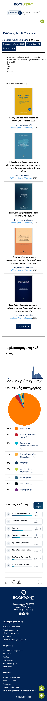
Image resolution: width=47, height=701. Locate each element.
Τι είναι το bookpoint (11, 627)
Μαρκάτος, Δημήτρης (23, 175)
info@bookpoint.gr (26, 610)
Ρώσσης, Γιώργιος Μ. (23, 125)
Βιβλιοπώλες (8, 660)
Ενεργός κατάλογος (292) (13, 44)
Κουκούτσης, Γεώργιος (23, 220)
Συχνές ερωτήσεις (10, 630)
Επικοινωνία (8, 637)
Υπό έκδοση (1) (33, 44)
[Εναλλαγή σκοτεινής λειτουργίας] (42, 688)
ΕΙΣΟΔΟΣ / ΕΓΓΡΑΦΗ (32, 13)
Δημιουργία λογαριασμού (13, 651)
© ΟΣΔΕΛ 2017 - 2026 (23, 697)
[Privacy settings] (42, 696)
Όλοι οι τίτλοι (9, 48)
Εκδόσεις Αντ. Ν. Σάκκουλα (21, 128)
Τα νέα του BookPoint (11, 678)
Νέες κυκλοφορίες (10, 681)
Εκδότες (6, 657)
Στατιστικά (7, 667)
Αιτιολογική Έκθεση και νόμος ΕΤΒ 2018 (19, 691)
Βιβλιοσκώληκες (10, 664)
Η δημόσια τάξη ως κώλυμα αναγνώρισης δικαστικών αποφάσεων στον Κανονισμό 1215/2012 (23, 260)
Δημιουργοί (7, 654)
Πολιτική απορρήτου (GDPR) (14, 640)
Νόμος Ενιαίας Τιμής (11, 687)
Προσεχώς (7, 684)
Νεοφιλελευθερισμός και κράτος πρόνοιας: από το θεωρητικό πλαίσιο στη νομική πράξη (23, 308)
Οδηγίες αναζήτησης (11, 633)
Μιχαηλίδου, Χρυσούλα (23, 268)
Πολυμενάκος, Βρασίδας (23, 315)
